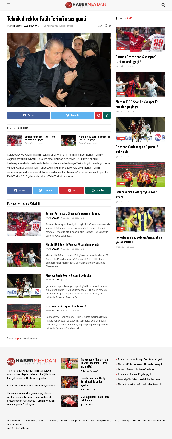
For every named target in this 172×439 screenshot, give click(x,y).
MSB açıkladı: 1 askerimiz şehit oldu (95, 398)
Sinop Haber (103, 420)
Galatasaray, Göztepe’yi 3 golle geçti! (66, 306)
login (17, 338)
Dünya (42, 420)
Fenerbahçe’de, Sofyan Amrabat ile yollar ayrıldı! (139, 239)
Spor (70, 25)
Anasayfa (30, 420)
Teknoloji (125, 420)
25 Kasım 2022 (51, 25)
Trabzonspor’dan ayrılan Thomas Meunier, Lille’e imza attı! (94, 363)
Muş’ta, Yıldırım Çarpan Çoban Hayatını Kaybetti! (139, 384)
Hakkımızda (159, 420)
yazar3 (55, 218)
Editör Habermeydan (26, 25)
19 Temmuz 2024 (90, 370)
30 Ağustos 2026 (35, 143)
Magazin (75, 420)
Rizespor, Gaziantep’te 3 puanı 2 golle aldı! (68, 275)
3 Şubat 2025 (88, 389)
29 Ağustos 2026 (126, 247)
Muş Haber (88, 420)
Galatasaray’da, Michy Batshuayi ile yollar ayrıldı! (93, 381)
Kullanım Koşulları (141, 420)
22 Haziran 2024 (90, 404)
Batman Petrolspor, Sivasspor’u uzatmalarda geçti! (40, 138)
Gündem (64, 420)
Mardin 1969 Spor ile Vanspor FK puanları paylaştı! (94, 138)
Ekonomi (52, 420)
